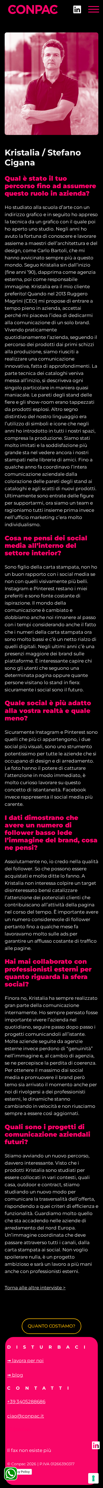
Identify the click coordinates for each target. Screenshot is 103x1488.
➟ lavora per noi (25, 1360)
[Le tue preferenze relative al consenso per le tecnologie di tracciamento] (93, 1478)
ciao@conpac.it (25, 1416)
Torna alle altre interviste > (35, 1287)
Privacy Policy (19, 1472)
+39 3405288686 (26, 1401)
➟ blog (15, 1375)
